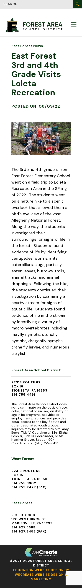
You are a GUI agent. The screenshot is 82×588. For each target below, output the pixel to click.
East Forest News (27, 46)
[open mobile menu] (74, 24)
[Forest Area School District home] (33, 24)
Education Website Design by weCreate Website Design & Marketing (41, 574)
